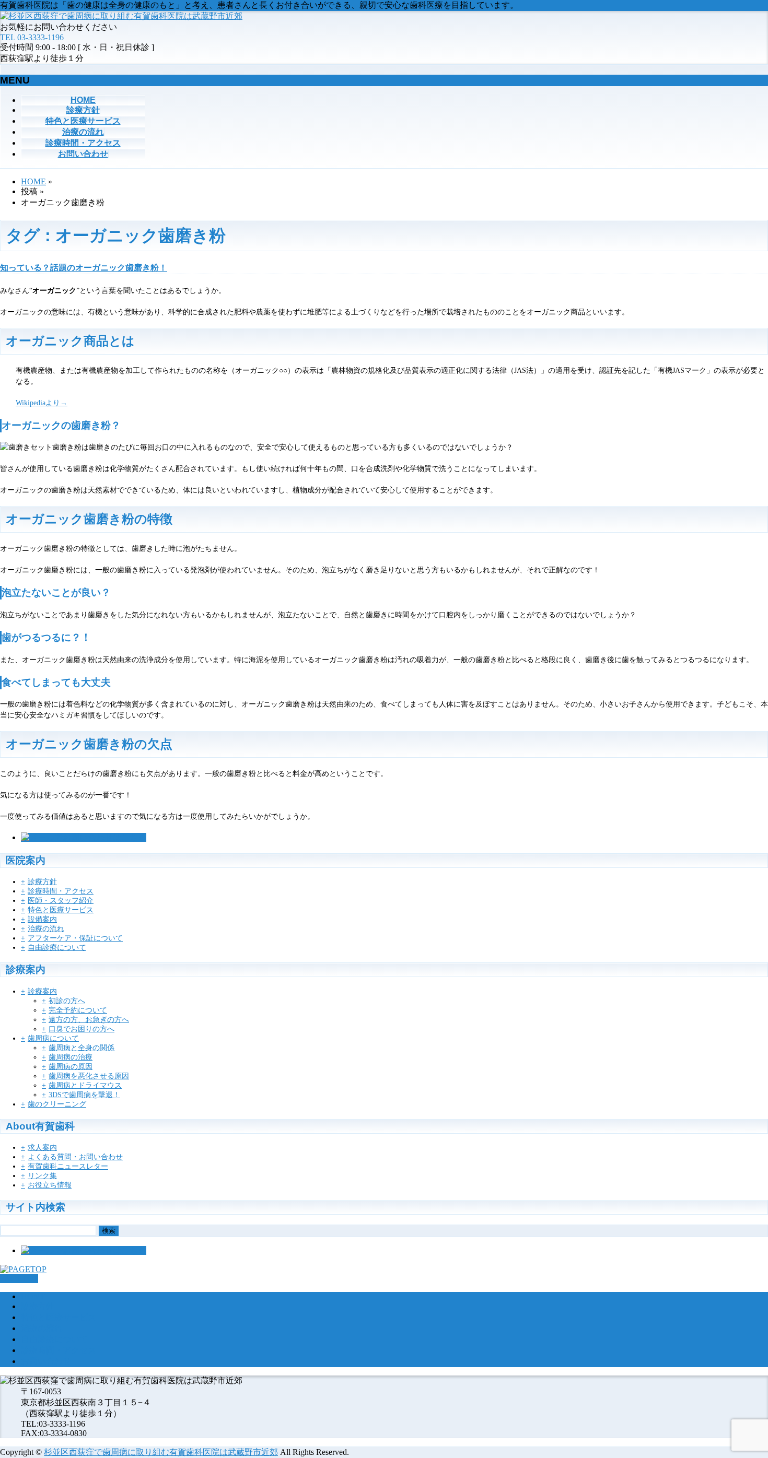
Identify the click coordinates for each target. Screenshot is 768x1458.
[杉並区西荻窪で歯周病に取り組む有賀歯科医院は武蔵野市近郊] (121, 15)
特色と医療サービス (61, 910)
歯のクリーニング (57, 1104)
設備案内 (42, 919)
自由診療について (57, 947)
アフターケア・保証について (75, 938)
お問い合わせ (46, 1361)
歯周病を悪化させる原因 (89, 1076)
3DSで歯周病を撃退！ (84, 1095)
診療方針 (42, 882)
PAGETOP (19, 1278)
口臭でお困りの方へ (81, 1029)
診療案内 (42, 991)
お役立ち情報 (50, 1185)
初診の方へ (67, 1001)
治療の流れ (46, 929)
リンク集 (42, 1176)
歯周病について (53, 1038)
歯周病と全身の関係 (81, 1048)
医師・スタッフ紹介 (61, 900)
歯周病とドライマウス (85, 1085)
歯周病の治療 (70, 1057)
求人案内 (42, 1147)
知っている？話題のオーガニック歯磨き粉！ (83, 267)
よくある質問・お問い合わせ (75, 1157)
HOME (33, 1296)
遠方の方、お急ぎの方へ (89, 1020)
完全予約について (78, 1010)
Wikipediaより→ (41, 403)
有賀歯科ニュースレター (68, 1166)
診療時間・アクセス (61, 891)
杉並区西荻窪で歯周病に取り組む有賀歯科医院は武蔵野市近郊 (161, 1452)
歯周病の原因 (70, 1067)
